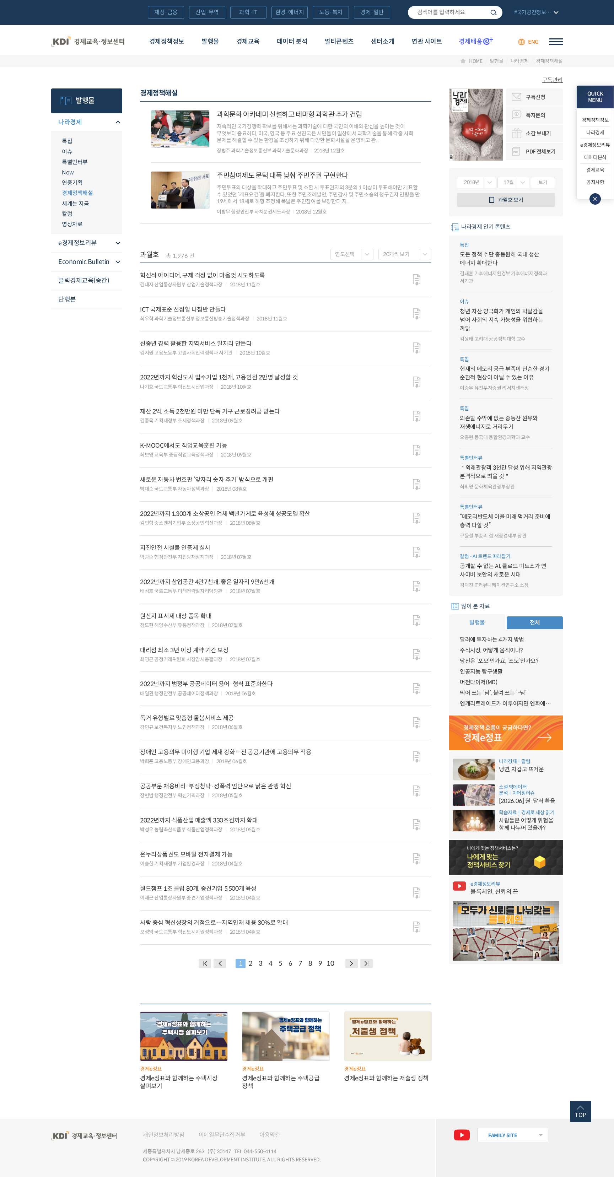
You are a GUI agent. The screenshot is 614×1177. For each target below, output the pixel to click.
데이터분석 (595, 157)
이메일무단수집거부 (222, 1135)
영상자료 (72, 224)
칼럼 (67, 214)
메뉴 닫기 (595, 199)
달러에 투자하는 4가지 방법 (492, 639)
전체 (535, 622)
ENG (533, 41)
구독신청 (535, 97)
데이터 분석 (292, 41)
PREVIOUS (220, 963)
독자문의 (535, 115)
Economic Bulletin (83, 262)
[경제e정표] (506, 733)
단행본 (67, 299)
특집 (67, 141)
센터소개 (382, 41)
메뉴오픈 (118, 122)
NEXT (351, 963)
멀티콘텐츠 (339, 41)
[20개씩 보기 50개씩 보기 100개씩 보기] (404, 254)
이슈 (67, 152)
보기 (543, 182)
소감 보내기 (538, 133)
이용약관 (269, 1135)
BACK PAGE (205, 963)
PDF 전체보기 (541, 151)
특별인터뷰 (75, 162)
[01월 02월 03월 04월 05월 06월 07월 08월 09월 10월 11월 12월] (513, 182)
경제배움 (476, 41)
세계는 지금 (75, 203)
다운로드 (417, 280)
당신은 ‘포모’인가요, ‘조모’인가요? (499, 661)
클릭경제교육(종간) (83, 281)
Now (68, 172)
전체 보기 (535, 13)
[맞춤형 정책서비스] (506, 857)
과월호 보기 (510, 199)
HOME (476, 61)
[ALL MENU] (556, 41)
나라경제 (519, 61)
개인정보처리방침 (163, 1135)
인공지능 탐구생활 (481, 671)
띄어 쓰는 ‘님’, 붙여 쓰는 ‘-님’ (493, 693)
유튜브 (462, 1135)
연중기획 (72, 183)
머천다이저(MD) (478, 682)
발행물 (210, 41)
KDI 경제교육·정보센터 (87, 42)
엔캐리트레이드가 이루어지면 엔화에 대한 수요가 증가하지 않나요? (506, 703)
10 (330, 963)
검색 (493, 12)
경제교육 (248, 41)
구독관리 (552, 80)
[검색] (455, 12)
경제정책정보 (166, 41)
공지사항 (595, 182)
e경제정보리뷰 (77, 243)
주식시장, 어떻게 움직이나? (491, 650)
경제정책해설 (549, 61)
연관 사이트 (426, 41)
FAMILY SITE (502, 1135)
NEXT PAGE (366, 963)
